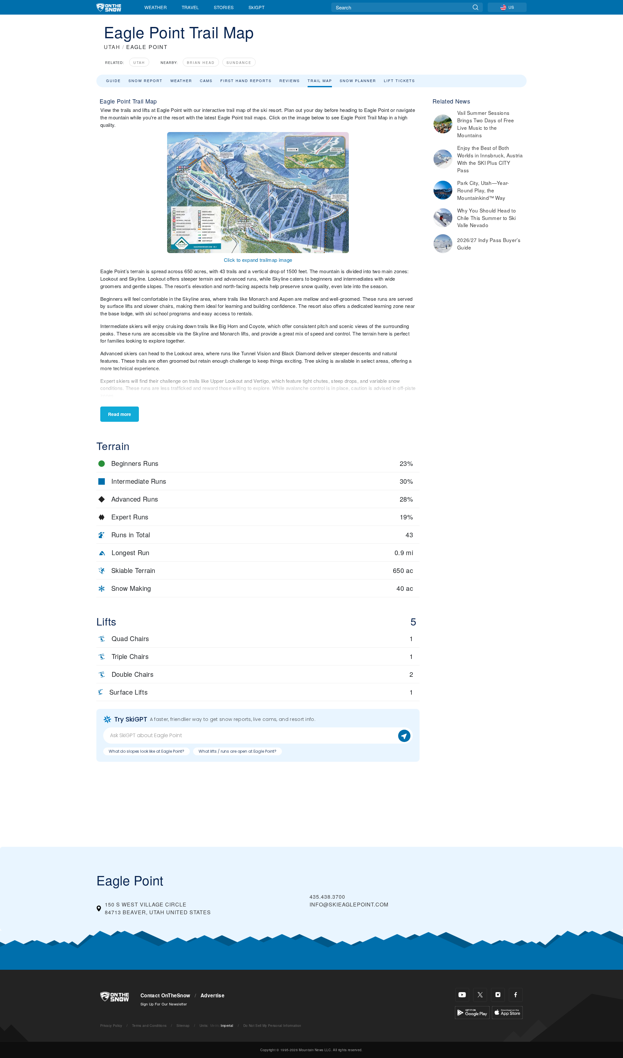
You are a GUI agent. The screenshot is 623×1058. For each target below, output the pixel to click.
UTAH (112, 47)
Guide (113, 80)
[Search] (475, 7)
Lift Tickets (399, 80)
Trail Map (320, 80)
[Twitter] (480, 995)
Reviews (289, 80)
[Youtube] (462, 995)
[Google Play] (472, 1011)
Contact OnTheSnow (165, 995)
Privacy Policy (111, 1025)
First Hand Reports (246, 80)
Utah (139, 62)
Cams (206, 80)
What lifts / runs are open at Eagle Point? (237, 751)
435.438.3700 (327, 896)
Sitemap (183, 1025)
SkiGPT (256, 7)
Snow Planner (358, 80)
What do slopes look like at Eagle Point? (146, 751)
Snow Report (145, 80)
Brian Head (201, 62)
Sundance (238, 62)
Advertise (213, 995)
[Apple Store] (507, 1011)
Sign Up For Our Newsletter (163, 1003)
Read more (119, 414)
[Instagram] (498, 995)
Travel (190, 7)
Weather (155, 7)
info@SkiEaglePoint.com (349, 904)
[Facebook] (516, 995)
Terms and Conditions (149, 1025)
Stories (224, 7)
